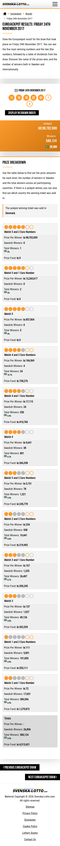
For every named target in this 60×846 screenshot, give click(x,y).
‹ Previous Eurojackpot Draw (19, 767)
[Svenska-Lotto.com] (15, 4)
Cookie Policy (30, 826)
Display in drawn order (22, 113)
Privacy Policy (30, 813)
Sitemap (30, 806)
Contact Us (30, 839)
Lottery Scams (30, 832)
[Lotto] (4, 13)
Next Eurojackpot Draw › (42, 777)
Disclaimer (30, 819)
